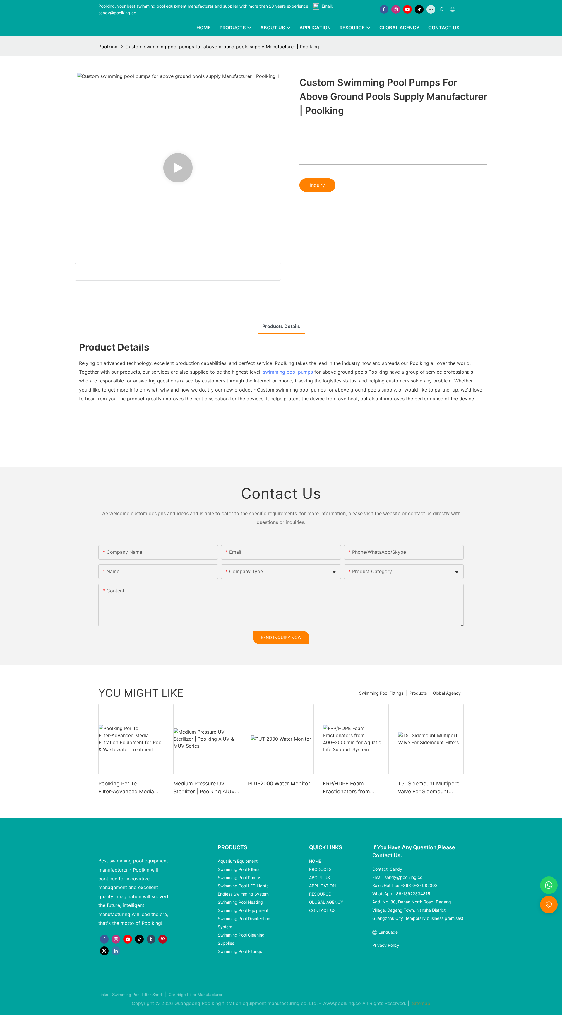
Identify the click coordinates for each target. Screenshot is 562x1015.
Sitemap (420, 1003)
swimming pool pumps (288, 372)
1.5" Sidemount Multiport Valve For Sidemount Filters (428, 787)
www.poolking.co (342, 1003)
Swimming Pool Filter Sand (137, 994)
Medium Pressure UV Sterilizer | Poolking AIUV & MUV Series (204, 787)
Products (418, 693)
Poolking (108, 46)
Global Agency (447, 693)
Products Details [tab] (281, 326)
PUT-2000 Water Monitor (279, 783)
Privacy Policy (385, 945)
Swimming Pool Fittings (381, 693)
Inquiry (317, 185)
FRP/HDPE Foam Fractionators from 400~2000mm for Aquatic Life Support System (355, 787)
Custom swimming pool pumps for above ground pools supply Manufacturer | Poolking (222, 46)
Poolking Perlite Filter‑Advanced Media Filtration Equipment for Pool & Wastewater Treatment (127, 787)
